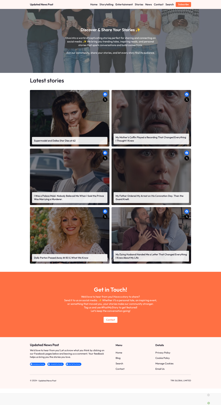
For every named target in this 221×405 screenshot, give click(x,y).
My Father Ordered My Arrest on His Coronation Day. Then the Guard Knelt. (149, 197)
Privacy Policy (162, 352)
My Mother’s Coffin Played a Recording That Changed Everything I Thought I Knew (151, 139)
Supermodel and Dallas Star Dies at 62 (54, 140)
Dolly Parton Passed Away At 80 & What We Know (61, 257)
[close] (111, 395)
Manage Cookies (164, 363)
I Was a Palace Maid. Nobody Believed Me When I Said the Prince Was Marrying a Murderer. (69, 197)
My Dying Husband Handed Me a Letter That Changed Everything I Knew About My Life (151, 256)
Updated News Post (41, 4)
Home (119, 352)
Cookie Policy (162, 357)
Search (119, 363)
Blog (118, 357)
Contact (110, 319)
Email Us (159, 368)
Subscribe (183, 4)
